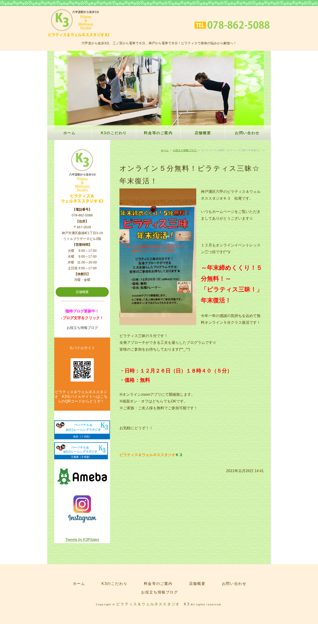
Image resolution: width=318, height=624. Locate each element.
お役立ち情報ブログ (185, 150)
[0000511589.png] (82, 436)
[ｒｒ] (82, 456)
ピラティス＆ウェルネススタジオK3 (78, 23)
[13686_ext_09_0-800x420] (82, 488)
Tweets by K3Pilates (82, 540)
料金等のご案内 (158, 133)
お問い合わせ (247, 133)
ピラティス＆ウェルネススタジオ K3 (153, 604)
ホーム (69, 133)
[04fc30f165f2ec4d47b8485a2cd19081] (82, 521)
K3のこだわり (114, 133)
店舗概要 (203, 133)
